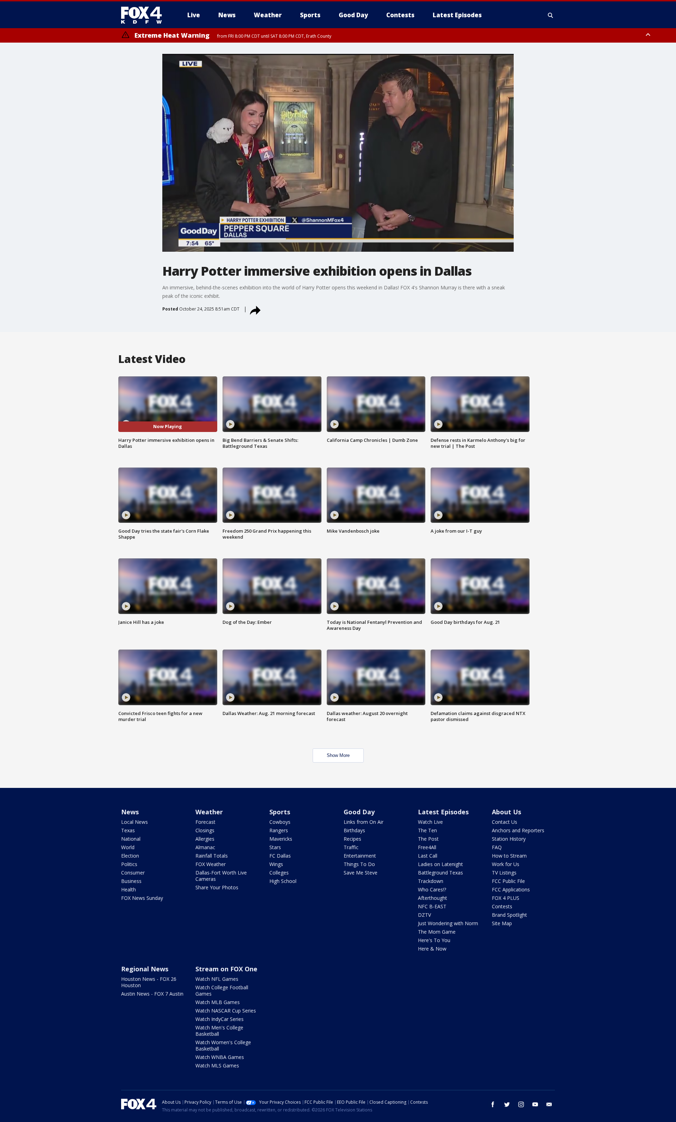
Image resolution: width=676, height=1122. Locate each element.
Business (131, 881)
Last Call (427, 855)
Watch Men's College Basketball (219, 1030)
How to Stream (509, 855)
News (130, 812)
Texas (128, 830)
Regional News (144, 969)
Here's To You (434, 940)
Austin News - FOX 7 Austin (152, 993)
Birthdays (354, 830)
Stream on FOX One (226, 969)
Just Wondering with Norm (448, 923)
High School (282, 881)
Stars (275, 847)
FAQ (497, 847)
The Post (428, 838)
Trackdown (430, 881)
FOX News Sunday (142, 898)
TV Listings (504, 872)
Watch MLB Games (217, 1002)
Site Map (502, 923)
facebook (493, 1104)
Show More (338, 755)
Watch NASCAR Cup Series (225, 1010)
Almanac (205, 847)
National (130, 838)
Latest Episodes (443, 812)
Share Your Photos (216, 887)
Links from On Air (363, 822)
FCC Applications (511, 889)
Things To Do (359, 864)
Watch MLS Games (217, 1065)
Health (128, 889)
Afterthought (432, 898)
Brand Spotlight (509, 914)
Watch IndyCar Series (219, 1019)
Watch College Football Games (221, 990)
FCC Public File (508, 881)
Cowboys (279, 822)
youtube (535, 1104)
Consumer (133, 872)
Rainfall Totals (211, 855)
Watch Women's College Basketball (223, 1045)
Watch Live (430, 822)
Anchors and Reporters (518, 830)
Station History (509, 838)
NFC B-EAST (432, 906)
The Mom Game (437, 931)
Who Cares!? (432, 889)
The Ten (427, 830)
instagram (521, 1104)
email (549, 1104)
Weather (209, 812)
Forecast (205, 822)
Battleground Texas (440, 872)
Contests (502, 906)
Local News (134, 822)
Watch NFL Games (216, 979)
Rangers (278, 830)
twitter (507, 1104)
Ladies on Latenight (440, 864)
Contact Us (504, 822)
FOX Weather (210, 864)
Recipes (352, 838)
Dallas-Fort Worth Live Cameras (221, 875)
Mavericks (280, 838)
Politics (129, 864)
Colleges (279, 872)
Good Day (359, 812)
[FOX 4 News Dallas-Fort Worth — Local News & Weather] (144, 15)
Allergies (204, 838)
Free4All (427, 847)
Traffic (351, 847)
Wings (276, 864)
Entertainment (360, 855)
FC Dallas (280, 855)
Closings (204, 830)
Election (130, 855)
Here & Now (432, 948)
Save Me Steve (360, 872)
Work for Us (505, 864)
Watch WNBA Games (219, 1057)
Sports (279, 812)
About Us (506, 812)
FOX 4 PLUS (505, 898)
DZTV (424, 914)
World (127, 847)
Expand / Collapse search (550, 15)
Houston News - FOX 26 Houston (148, 982)
